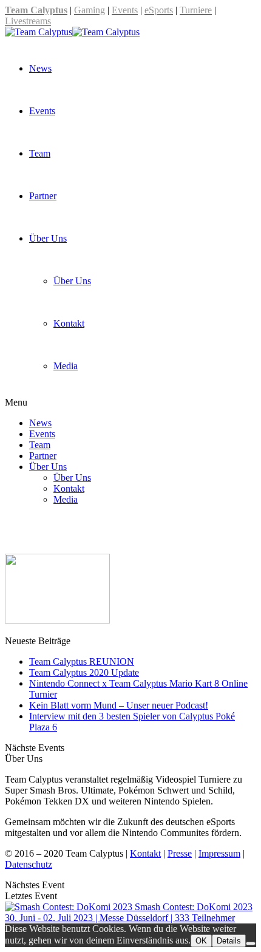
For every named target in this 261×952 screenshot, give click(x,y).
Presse (180, 853)
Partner (42, 196)
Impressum (219, 853)
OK (201, 940)
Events (42, 111)
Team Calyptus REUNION (81, 661)
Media (65, 366)
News (40, 68)
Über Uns (48, 238)
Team (39, 153)
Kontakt (68, 323)
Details (229, 940)
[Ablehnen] (251, 943)
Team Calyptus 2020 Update (84, 672)
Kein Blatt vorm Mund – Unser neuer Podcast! (118, 705)
